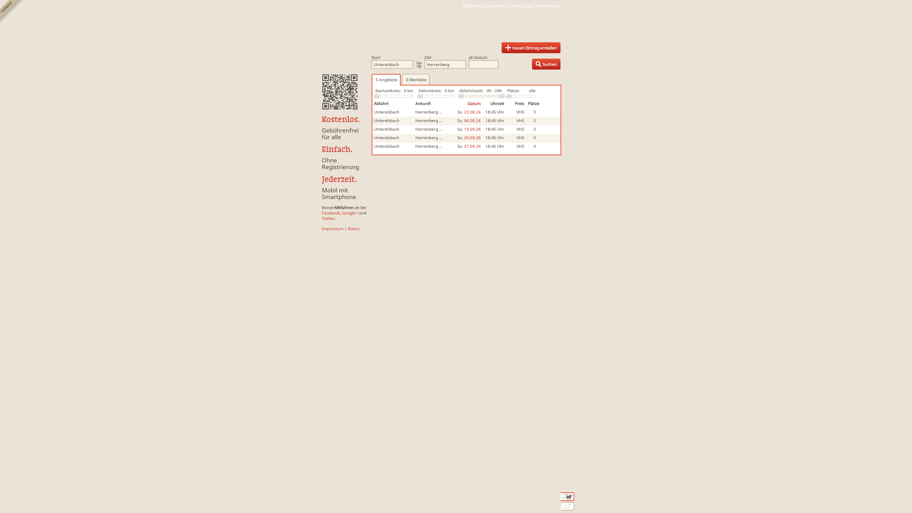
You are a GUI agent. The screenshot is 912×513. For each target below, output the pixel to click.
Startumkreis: (388, 90)
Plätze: (513, 90)
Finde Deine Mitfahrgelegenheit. (456, 24)
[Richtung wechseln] (418, 65)
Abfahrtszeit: (471, 90)
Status (354, 228)
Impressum (333, 228)
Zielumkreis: (430, 90)
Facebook (331, 213)
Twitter (328, 218)
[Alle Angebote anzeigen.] (567, 496)
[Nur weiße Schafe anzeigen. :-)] (567, 506)
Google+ (350, 213)
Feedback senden (11, 11)
